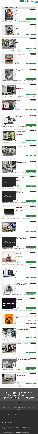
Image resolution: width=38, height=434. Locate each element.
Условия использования (24, 432)
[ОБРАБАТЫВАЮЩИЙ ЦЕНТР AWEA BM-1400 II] (9, 120)
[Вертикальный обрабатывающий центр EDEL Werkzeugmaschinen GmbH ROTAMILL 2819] (9, 363)
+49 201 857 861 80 (5, 404)
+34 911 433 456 (23, 404)
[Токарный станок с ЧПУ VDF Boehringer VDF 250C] (9, 227)
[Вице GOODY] (9, 30)
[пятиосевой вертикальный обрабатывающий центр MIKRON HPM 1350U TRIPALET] (9, 136)
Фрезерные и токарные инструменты (25, 407)
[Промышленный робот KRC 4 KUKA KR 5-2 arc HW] (9, 319)
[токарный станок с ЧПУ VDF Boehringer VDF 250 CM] (9, 166)
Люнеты (19, 407)
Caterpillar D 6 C (15, 407)
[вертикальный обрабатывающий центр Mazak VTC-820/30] (9, 90)
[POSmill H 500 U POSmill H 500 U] (9, 105)
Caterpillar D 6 (19, 409)
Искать (36, 2)
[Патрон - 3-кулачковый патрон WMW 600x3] (9, 74)
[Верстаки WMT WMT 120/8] (9, 212)
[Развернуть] (19, 23)
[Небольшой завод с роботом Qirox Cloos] (9, 14)
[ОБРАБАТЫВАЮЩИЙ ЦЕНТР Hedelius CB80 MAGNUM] (9, 59)
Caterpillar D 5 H (33, 407)
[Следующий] (15, 14)
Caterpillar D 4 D (4, 407)
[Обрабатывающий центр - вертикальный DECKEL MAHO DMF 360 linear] (9, 151)
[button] (37, 1)
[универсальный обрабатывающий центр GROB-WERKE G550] (9, 44)
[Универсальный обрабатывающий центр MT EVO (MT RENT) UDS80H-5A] (9, 288)
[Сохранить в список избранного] (35, 10)
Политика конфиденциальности (17, 432)
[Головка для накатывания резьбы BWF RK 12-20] (9, 258)
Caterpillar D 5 (9, 407)
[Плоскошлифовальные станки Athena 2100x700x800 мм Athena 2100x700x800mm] (9, 379)
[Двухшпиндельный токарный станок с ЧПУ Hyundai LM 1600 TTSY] (9, 348)
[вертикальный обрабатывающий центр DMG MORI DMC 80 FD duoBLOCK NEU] (9, 273)
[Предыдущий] (2, 14)
